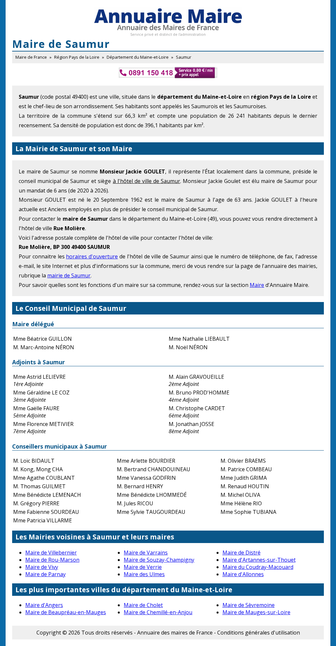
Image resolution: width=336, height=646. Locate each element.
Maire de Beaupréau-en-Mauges (65, 612)
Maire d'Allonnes (243, 574)
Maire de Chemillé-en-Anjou (158, 612)
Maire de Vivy (41, 567)
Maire (257, 285)
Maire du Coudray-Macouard (257, 567)
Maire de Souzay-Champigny (159, 559)
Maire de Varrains (146, 552)
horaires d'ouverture (92, 256)
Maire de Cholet (143, 605)
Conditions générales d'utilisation (258, 632)
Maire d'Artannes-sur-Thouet (259, 559)
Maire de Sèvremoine (248, 605)
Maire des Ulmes (144, 574)
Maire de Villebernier (51, 552)
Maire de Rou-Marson (52, 559)
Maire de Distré (241, 552)
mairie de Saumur (69, 275)
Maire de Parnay (45, 574)
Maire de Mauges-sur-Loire (256, 612)
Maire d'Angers (44, 605)
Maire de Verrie (143, 567)
